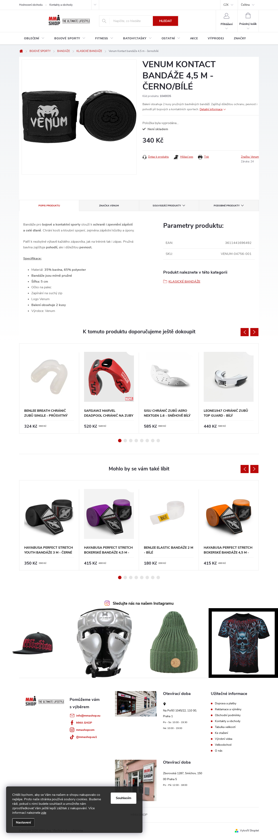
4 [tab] (136, 440)
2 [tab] (125, 440)
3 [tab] (130, 440)
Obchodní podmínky (228, 715)
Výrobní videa (223, 739)
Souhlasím (123, 798)
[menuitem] (34, 38)
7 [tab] (152, 440)
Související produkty (167, 205)
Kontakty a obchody (61, 5)
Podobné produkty (227, 205)
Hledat (165, 21)
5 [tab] (141, 440)
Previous (245, 332)
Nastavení (23, 822)
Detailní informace (211, 109)
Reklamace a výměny (228, 709)
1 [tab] (119, 440)
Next (254, 332)
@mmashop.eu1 (86, 737)
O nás (218, 750)
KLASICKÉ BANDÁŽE (184, 281)
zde (43, 812)
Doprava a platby (225, 703)
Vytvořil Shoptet (249, 830)
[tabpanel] (49, 388)
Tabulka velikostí (225, 727)
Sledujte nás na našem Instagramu (143, 603)
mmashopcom (85, 730)
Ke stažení (221, 733)
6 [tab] (147, 440)
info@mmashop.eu (88, 716)
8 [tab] (158, 440)
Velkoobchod (223, 745)
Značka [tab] (109, 205)
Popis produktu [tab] (49, 205)
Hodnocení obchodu (31, 5)
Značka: (250, 157)
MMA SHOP (84, 723)
